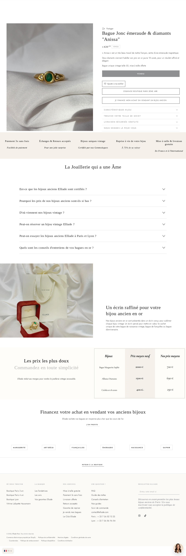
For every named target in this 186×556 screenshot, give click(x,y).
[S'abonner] (179, 491)
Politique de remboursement (30, 541)
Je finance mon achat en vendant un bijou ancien (141, 100)
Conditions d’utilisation (65, 541)
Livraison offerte (70, 499)
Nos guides (96, 503)
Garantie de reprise (71, 507)
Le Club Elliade (69, 516)
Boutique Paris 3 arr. (15, 490)
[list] (93, 146)
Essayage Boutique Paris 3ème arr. (141, 91)
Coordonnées (13, 541)
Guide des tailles (98, 495)
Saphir (166, 448)
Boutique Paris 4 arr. (15, 495)
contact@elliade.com (99, 512)
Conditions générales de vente (81, 537)
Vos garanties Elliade (43, 499)
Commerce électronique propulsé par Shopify (21, 537)
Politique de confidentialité (46, 537)
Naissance (137, 448)
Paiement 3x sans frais (72, 495)
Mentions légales (63, 537)
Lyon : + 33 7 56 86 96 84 (103, 520)
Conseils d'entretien (99, 499)
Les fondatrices (41, 490)
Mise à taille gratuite (71, 490)
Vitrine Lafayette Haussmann (19, 503)
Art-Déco (49, 448)
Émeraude (108, 448)
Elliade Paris (16, 534)
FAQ (93, 490)
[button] (8, 550)
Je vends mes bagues (72, 512)
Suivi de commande (99, 507)
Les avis (38, 495)
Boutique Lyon (13, 499)
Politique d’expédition (48, 541)
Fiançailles (78, 448)
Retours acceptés (70, 503)
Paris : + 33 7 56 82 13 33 (103, 516)
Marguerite (19, 448)
